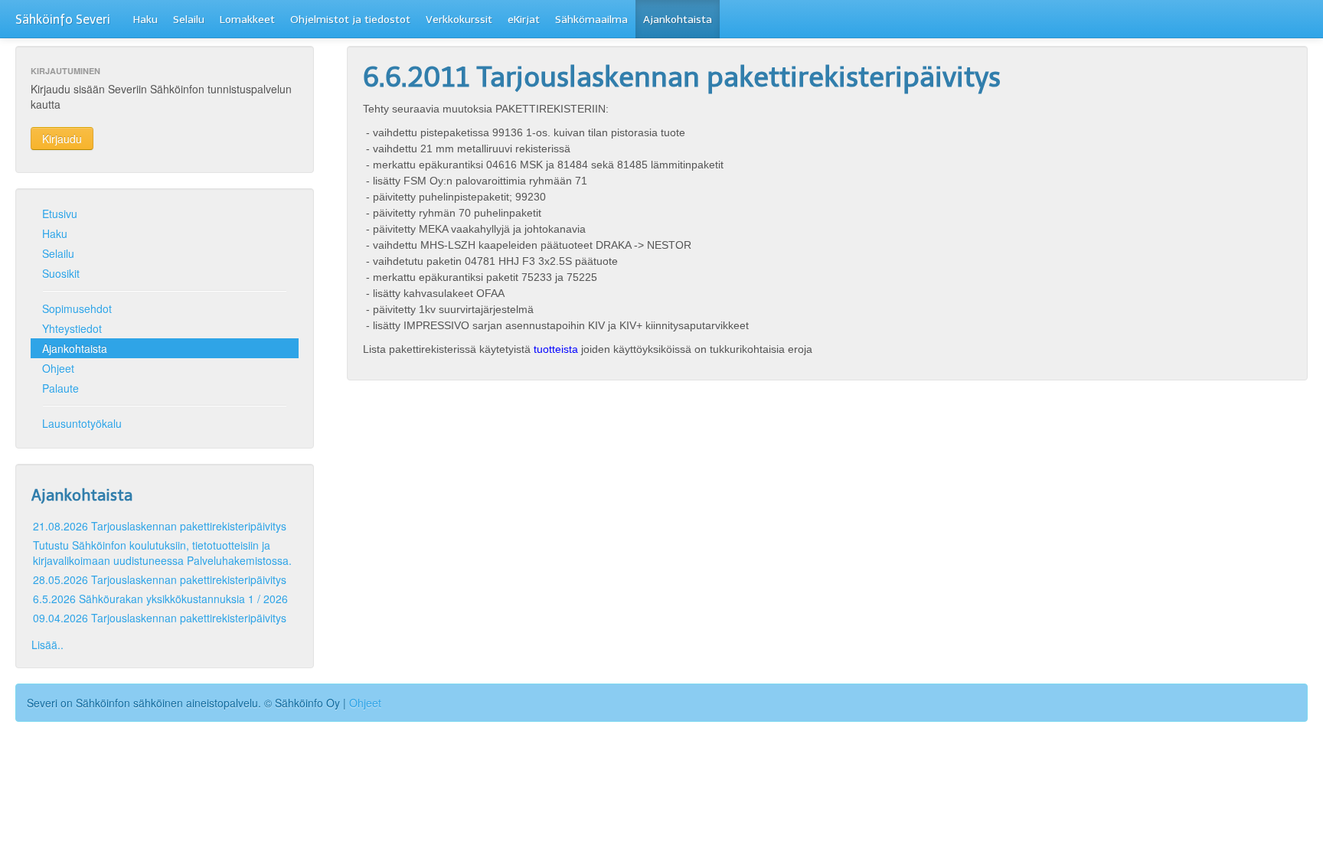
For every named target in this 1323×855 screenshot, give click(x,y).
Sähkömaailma (591, 19)
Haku (145, 19)
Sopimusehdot (77, 308)
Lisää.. (47, 644)
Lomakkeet (247, 19)
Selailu (188, 19)
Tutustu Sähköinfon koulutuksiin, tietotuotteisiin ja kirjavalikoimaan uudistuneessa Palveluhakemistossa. (162, 552)
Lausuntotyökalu (82, 423)
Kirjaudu (62, 138)
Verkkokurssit (459, 19)
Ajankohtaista (677, 19)
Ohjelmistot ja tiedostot (350, 19)
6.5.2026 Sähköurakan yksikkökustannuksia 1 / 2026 (160, 598)
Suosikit (61, 273)
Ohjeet (58, 368)
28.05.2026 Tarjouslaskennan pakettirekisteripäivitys (159, 579)
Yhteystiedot (72, 328)
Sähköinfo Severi (62, 19)
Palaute (60, 388)
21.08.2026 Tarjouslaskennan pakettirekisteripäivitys (159, 526)
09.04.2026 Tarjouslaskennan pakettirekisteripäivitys (159, 617)
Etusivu (59, 213)
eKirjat (524, 19)
